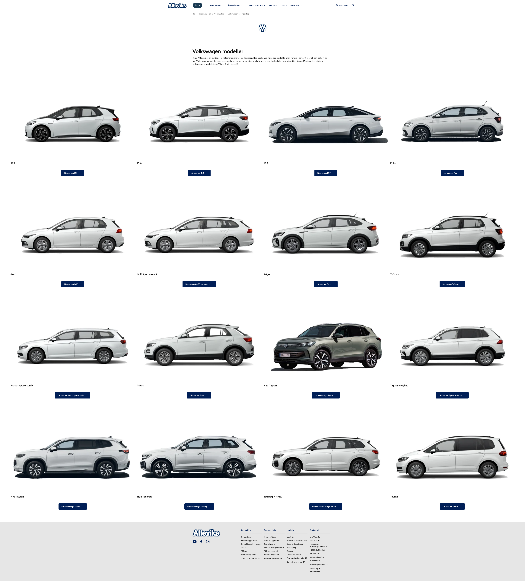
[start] (194, 13)
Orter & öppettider (249, 540)
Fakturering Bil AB (248, 554)
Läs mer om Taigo (324, 284)
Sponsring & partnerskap (315, 569)
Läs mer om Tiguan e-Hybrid (450, 395)
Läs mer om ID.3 (71, 173)
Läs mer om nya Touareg (197, 506)
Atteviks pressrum (249, 558)
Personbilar (246, 537)
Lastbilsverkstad (294, 554)
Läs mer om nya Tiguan (324, 395)
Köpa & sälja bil (214, 5)
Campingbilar (270, 544)
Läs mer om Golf (71, 284)
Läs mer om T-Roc (197, 395)
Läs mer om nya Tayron (70, 506)
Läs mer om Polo (450, 173)
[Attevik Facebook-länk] (201, 541)
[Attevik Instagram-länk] (208, 541)
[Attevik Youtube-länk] (194, 541)
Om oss (272, 5)
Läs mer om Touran (450, 506)
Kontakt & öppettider (291, 5)
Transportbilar (270, 537)
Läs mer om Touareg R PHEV (324, 506)
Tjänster (244, 551)
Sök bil (244, 547)
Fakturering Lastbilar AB (297, 558)
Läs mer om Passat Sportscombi (71, 395)
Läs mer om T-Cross (450, 284)
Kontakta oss (315, 540)
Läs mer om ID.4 (197, 173)
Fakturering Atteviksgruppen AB (318, 545)
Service (290, 551)
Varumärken (219, 14)
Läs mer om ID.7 (324, 173)
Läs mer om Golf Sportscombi (197, 284)
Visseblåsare (315, 560)
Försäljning (291, 547)
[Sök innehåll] (353, 5)
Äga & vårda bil (234, 5)
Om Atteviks (315, 537)
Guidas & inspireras (255, 5)
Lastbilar (290, 537)
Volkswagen (233, 14)
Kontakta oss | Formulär (251, 544)
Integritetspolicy (317, 557)
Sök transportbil (271, 551)
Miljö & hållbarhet (317, 550)
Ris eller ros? (315, 553)
